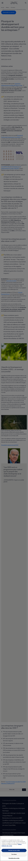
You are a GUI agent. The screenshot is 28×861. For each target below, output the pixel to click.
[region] (14, 848)
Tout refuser (14, 854)
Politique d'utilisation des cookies (11, 845)
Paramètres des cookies (14, 858)
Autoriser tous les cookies (14, 850)
